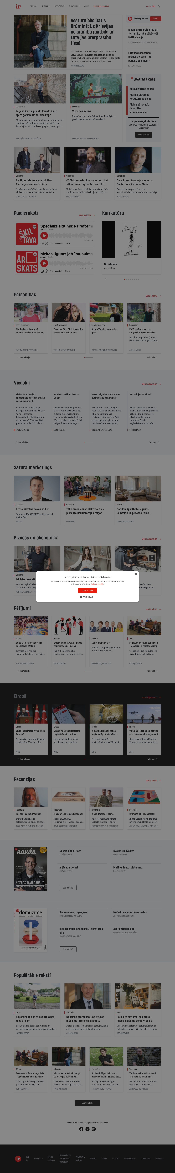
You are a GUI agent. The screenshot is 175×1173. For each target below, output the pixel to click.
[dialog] (87, 586)
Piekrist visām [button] (87, 590)
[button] (87, 597)
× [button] (136, 574)
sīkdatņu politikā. (97, 584)
